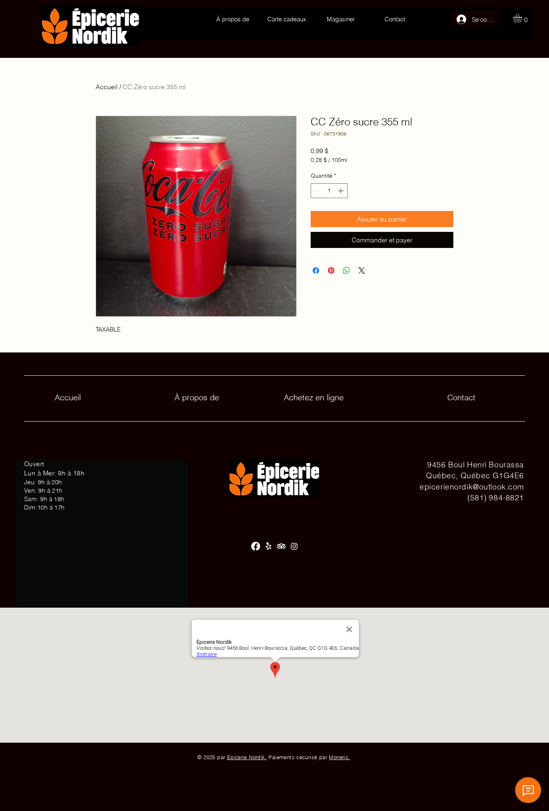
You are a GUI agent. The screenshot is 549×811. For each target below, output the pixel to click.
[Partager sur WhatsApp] (346, 270)
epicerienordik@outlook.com (472, 487)
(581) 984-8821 (495, 497)
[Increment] (341, 191)
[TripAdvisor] (281, 546)
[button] (522, 18)
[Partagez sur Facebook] (316, 270)
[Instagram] (294, 546)
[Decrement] (317, 191)
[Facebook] (255, 546)
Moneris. (339, 757)
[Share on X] (362, 270)
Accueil (107, 87)
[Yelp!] (268, 546)
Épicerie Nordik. (247, 757)
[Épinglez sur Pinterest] (331, 270)
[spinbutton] (329, 191)
